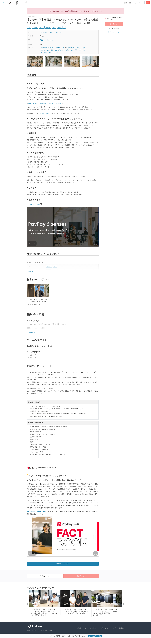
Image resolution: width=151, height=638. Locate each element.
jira (54, 27)
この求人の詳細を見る (95, 636)
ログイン (141, 3)
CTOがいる (82, 50)
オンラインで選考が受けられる (49, 52)
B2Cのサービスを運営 (47, 50)
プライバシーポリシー (91, 628)
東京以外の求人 (59, 50)
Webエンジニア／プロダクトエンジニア (51, 32)
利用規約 (79, 628)
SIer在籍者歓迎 (70, 48)
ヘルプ (114, 628)
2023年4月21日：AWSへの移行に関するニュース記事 (44, 103)
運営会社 (121, 628)
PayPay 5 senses (35, 204)
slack (59, 27)
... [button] (63, 27)
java (29, 27)
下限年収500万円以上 (47, 48)
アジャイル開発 (80, 48)
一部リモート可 (59, 48)
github (48, 27)
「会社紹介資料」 (44, 113)
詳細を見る (31, 272)
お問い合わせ (104, 628)
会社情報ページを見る (63, 564)
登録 (147, 3)
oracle (42, 27)
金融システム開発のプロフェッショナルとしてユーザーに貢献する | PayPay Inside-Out (38, 301)
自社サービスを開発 (71, 50)
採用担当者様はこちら (130, 3)
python (35, 27)
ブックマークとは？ (114, 32)
